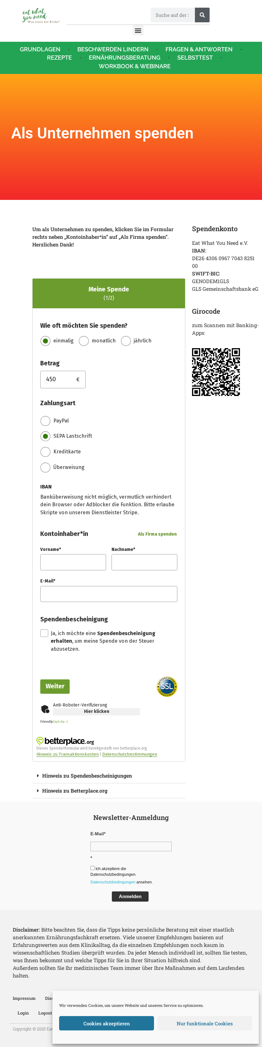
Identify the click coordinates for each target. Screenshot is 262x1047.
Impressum (24, 998)
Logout (45, 1013)
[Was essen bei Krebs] (40, 15)
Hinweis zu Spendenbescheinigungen (87, 775)
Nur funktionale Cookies (205, 1023)
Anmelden (130, 896)
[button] (138, 30)
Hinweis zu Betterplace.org (74, 790)
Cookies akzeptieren (106, 1023)
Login (23, 1013)
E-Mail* (97, 833)
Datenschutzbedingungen (112, 882)
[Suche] (202, 15)
